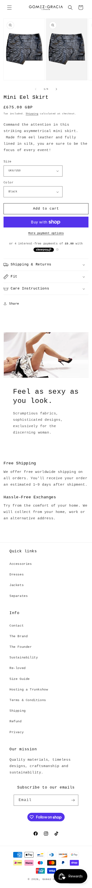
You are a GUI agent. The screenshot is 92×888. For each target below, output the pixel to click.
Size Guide (19, 679)
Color (8, 182)
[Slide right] (56, 89)
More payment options (46, 233)
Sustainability (23, 657)
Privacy (16, 732)
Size (8, 161)
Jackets (16, 585)
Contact (16, 626)
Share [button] (14, 304)
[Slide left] (35, 89)
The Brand (18, 636)
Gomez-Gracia (53, 879)
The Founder (20, 647)
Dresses (16, 574)
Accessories (20, 564)
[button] (9, 7)
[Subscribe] (73, 800)
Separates (18, 596)
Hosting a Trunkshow (28, 689)
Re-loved (17, 668)
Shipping (32, 113)
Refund (15, 721)
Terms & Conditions (27, 700)
